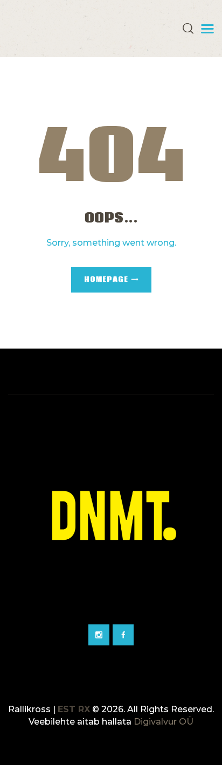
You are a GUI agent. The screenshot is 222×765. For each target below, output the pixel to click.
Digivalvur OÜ (163, 722)
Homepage (106, 279)
